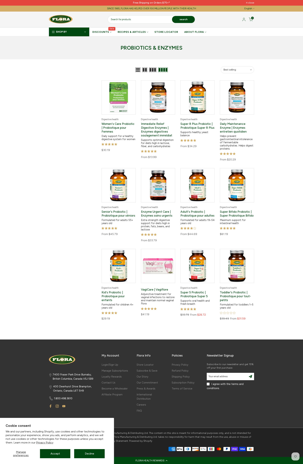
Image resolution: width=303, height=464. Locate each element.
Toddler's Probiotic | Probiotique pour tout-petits (235, 296)
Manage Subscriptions (115, 370)
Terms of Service (182, 388)
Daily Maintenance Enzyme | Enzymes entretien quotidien (233, 127)
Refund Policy (180, 370)
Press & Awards (146, 388)
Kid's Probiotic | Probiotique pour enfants (113, 296)
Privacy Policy (44, 442)
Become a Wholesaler (115, 388)
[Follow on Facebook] (50, 406)
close (53, 3)
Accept (55, 453)
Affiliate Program (112, 394)
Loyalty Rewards (112, 376)
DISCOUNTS (103, 31)
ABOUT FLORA (194, 32)
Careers (141, 404)
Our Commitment (147, 382)
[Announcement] (151, 3)
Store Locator (145, 364)
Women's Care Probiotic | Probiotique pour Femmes (118, 127)
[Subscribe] (250, 376)
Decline (89, 453)
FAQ (139, 410)
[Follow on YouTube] (63, 406)
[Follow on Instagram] (57, 406)
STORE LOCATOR (166, 32)
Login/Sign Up (110, 364)
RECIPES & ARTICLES (132, 32)
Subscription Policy (183, 382)
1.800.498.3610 (63, 398)
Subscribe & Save (147, 370)
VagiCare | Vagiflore (154, 289)
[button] (151, 460)
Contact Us (108, 382)
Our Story (142, 376)
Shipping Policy (181, 376)
